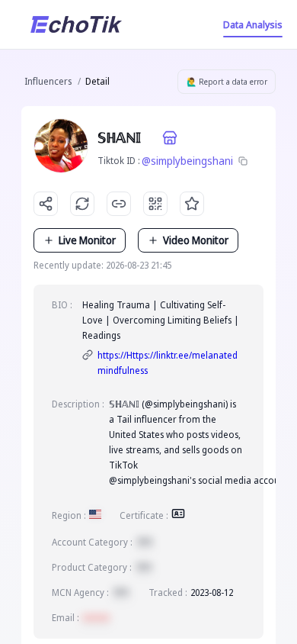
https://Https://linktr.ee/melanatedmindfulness (167, 363)
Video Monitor (195, 240)
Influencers (48, 81)
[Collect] (192, 204)
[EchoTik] (76, 24)
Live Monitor (87, 240)
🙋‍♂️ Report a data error (227, 81)
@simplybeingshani (187, 160)
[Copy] (243, 161)
